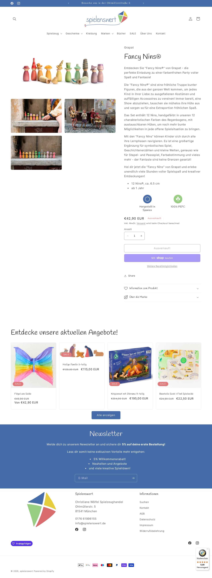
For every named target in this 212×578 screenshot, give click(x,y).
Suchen (144, 502)
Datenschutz (147, 519)
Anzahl (128, 229)
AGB (142, 513)
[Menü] (207, 549)
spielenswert (26, 571)
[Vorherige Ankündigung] (68, 3)
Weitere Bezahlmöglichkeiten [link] (162, 266)
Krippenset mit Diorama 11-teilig (127, 393)
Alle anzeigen (106, 415)
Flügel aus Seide (22, 394)
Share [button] (131, 275)
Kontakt (144, 507)
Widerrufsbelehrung (152, 530)
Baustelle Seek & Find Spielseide (176, 394)
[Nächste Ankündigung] (143, 3)
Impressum (146, 525)
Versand (141, 223)
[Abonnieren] (133, 478)
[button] (14, 19)
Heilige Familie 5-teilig (74, 364)
